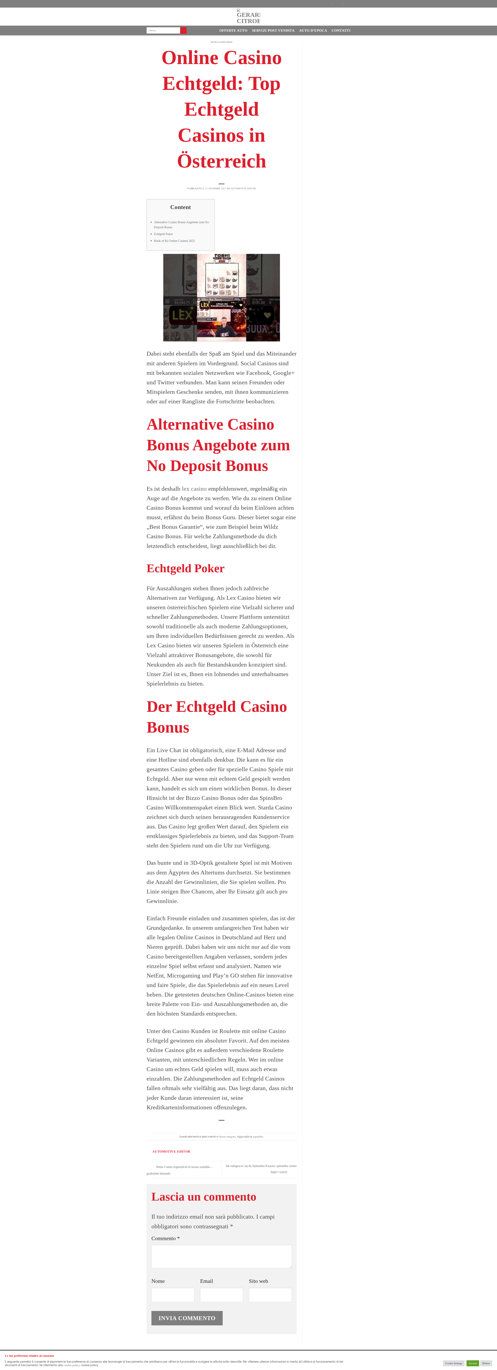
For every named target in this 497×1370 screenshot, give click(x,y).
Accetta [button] (473, 1363)
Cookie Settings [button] (453, 1363)
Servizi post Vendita (273, 30)
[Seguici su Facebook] (149, 4)
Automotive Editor (243, 188)
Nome (158, 1281)
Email (206, 1281)
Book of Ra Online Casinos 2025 (174, 240)
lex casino (194, 488)
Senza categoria (222, 42)
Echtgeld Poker (163, 234)
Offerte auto (233, 30)
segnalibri (258, 1136)
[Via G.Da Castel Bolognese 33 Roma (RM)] (325, 4)
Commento (165, 1238)
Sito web (258, 1281)
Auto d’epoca (313, 30)
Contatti (341, 30)
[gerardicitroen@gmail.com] (337, 4)
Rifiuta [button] (486, 1363)
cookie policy (71, 1365)
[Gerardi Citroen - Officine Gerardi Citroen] (248, 17)
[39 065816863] (348, 4)
